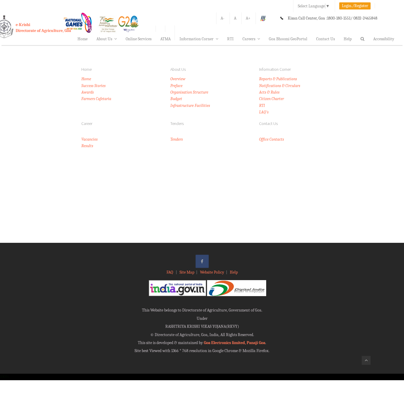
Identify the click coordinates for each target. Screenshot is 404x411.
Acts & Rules (269, 92)
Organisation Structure (189, 92)
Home (82, 38)
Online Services (138, 38)
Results (87, 145)
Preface (176, 85)
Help (348, 38)
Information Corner (197, 38)
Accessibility (383, 38)
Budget (176, 98)
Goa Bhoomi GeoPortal (288, 38)
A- (222, 18)
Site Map (187, 272)
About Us (104, 38)
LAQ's (264, 112)
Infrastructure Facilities (190, 105)
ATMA (165, 38)
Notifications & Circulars (279, 85)
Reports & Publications (278, 78)
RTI (230, 38)
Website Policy (212, 272)
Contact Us (325, 38)
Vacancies (89, 139)
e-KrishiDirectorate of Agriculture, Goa (43, 27)
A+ (248, 18)
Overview (177, 78)
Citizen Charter (271, 98)
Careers (249, 38)
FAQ (170, 272)
